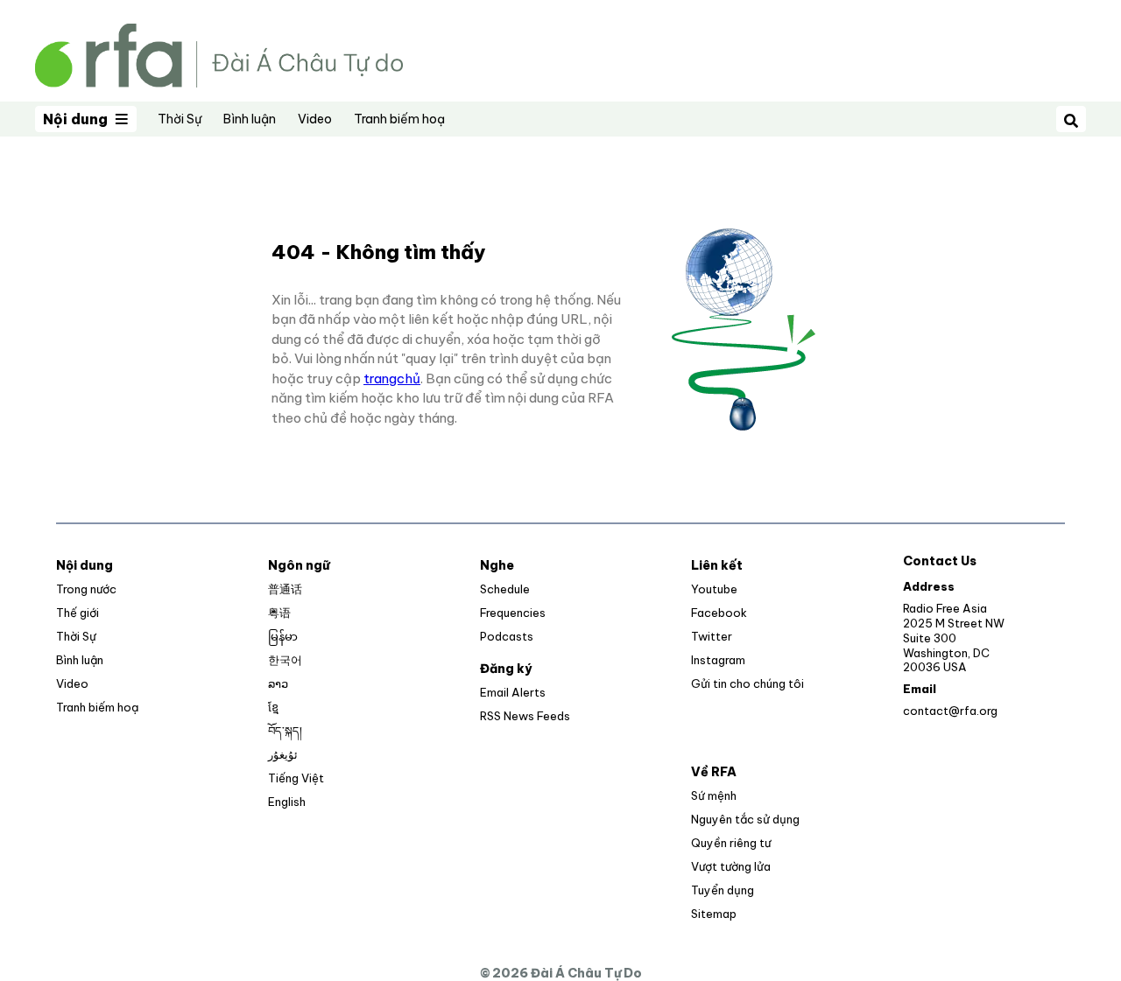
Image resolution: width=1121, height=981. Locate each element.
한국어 (285, 660)
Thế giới (77, 613)
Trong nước (86, 589)
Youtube (714, 589)
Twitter (711, 636)
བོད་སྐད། (285, 731)
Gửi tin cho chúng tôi (747, 683)
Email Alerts (513, 692)
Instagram (718, 660)
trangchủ (391, 378)
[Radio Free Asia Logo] (219, 54)
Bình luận (249, 119)
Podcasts (506, 636)
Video (315, 119)
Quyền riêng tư (731, 843)
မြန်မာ (283, 636)
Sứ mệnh (714, 795)
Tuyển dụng (722, 890)
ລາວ (278, 683)
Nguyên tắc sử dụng (745, 819)
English (287, 802)
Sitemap (714, 914)
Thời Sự (179, 119)
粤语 (279, 613)
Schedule (505, 589)
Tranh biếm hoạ (399, 119)
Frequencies (513, 613)
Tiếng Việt (296, 778)
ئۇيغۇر (283, 754)
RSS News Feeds (525, 716)
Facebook (719, 613)
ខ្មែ (273, 707)
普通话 (285, 589)
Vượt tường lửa (731, 866)
